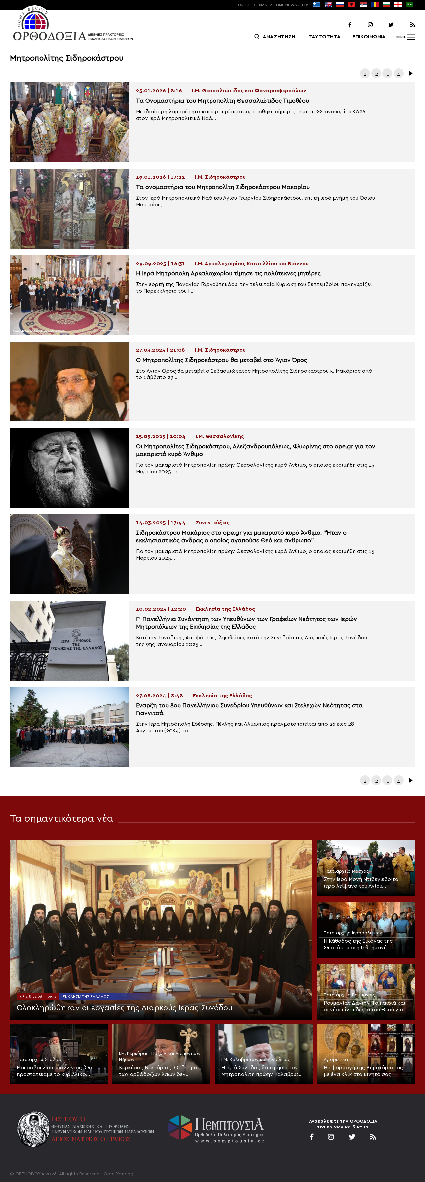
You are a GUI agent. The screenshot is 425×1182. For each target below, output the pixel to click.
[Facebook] (341, 25)
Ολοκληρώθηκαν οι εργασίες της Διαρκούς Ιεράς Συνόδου (124, 1008)
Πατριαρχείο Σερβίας (39, 1059)
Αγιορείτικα (336, 1059)
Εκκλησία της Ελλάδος (86, 997)
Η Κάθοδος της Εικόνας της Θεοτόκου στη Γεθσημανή (358, 944)
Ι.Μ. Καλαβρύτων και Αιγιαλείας (255, 1059)
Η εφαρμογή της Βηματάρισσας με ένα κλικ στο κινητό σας (363, 1071)
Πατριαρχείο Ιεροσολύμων (353, 933)
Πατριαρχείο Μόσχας (346, 871)
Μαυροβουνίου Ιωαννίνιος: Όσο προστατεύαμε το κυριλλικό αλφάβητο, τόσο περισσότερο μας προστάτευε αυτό (56, 1071)
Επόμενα (410, 73)
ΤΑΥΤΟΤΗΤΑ (324, 36)
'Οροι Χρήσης (117, 1174)
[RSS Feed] (405, 25)
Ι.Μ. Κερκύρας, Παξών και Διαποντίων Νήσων (160, 1056)
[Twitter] (384, 25)
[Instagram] (363, 25)
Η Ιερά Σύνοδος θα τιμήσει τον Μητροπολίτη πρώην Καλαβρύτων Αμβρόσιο (263, 1071)
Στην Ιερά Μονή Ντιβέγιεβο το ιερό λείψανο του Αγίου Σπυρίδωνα (361, 883)
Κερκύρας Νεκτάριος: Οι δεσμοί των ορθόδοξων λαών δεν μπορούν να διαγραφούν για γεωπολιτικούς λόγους (159, 1071)
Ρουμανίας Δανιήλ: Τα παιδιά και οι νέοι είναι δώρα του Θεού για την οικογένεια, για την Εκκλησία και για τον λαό (365, 1006)
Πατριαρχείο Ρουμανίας (349, 995)
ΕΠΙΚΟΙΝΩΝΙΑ (369, 36)
